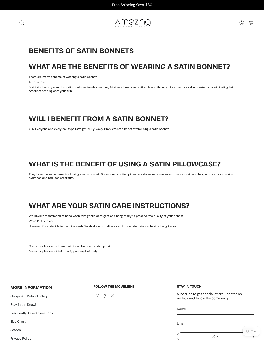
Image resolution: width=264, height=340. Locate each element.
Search (15, 330)
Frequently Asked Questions (31, 313)
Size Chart (18, 321)
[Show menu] (12, 23)
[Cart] (251, 23)
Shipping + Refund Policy (29, 296)
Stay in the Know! (23, 304)
